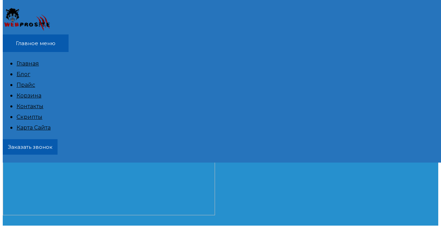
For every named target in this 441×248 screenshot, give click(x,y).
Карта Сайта (34, 127)
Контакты (30, 106)
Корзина (29, 95)
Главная (28, 63)
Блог (23, 74)
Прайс (26, 85)
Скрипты (29, 117)
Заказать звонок (30, 147)
